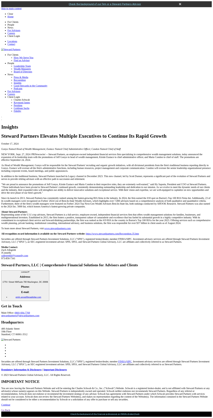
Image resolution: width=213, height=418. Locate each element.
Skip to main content (11, 8)
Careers (11, 33)
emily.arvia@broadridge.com (28, 297)
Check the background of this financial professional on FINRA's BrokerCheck (104, 414)
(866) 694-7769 (22, 312)
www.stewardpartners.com (57, 228)
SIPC (129, 361)
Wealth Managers (22, 69)
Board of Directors (23, 71)
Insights (17, 83)
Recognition (20, 80)
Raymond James (22, 102)
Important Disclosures (55, 369)
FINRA (122, 361)
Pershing (18, 105)
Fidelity (17, 111)
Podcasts (18, 88)
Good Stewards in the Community (30, 85)
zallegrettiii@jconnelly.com (14, 255)
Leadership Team (22, 66)
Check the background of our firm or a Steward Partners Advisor (105, 4)
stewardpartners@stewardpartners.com (20, 315)
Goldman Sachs (21, 108)
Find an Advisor (22, 60)
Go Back (5, 410)
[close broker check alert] (180, 4)
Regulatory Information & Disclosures (21, 369)
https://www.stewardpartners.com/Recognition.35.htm (112, 233)
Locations (12, 41)
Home (10, 16)
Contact (11, 44)
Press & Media (21, 77)
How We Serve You (23, 57)
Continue (5, 404)
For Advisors (13, 30)
